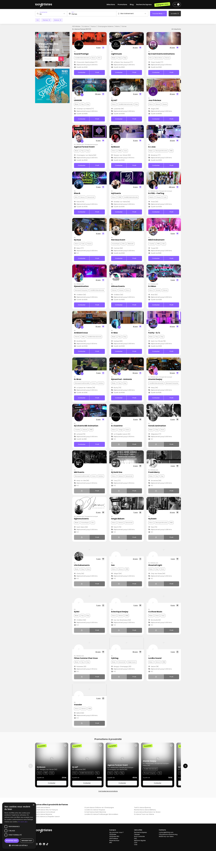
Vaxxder (78, 704)
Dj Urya (77, 239)
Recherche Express (144, 4)
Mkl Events (79, 472)
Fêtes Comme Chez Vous (86, 658)
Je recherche (43, 12)
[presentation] (30, 766)
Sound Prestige (81, 54)
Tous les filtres (157, 13)
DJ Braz (77, 379)
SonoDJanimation (157, 425)
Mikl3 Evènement (156, 239)
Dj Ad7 (114, 100)
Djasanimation (81, 286)
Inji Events (116, 193)
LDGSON (78, 100)
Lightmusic (116, 54)
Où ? (73, 12)
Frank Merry (154, 472)
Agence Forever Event (84, 147)
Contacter (81, 72)
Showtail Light (155, 565)
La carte (174, 13)
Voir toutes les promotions (108, 791)
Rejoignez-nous (162, 4)
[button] (19, 845)
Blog (132, 4)
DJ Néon (152, 286)
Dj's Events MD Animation (86, 425)
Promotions (122, 4)
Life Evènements (82, 565)
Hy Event (152, 518)
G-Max (114, 332)
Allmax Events (118, 286)
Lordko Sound (154, 658)
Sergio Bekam (117, 518)
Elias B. (77, 193)
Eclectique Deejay (119, 611)
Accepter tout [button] (11, 841)
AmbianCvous (81, 332)
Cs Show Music (155, 611)
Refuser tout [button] (27, 841)
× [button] (33, 805)
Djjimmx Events (81, 518)
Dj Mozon (115, 147)
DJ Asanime (117, 425)
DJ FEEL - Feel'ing (156, 193)
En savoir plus (22, 822)
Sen (113, 565)
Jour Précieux (154, 100)
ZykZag (114, 658)
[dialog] (19, 825)
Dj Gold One (116, 472)
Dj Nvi (76, 611)
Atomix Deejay (155, 379)
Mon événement (127, 13)
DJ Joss (151, 147)
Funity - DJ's (154, 332)
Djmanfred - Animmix (121, 379)
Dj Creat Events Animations (161, 54)
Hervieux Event (118, 239)
